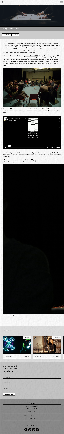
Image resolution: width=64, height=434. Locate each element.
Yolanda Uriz (48, 61)
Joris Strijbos (16, 59)
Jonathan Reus (9, 63)
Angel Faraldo (56, 61)
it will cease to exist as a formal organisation (28, 43)
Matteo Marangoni (22, 61)
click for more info (32, 422)
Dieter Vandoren (41, 59)
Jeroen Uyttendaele (52, 59)
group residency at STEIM (31, 56)
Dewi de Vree (6, 61)
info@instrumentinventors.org (32, 415)
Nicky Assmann (25, 59)
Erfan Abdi (13, 61)
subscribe (9, 394)
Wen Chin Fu (33, 59)
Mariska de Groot (39, 61)
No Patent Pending (33, 109)
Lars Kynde (9, 59)
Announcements (7, 34)
